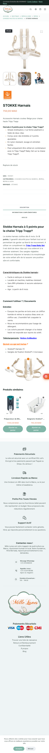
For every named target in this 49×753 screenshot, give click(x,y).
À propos (24, 648)
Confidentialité (24, 646)
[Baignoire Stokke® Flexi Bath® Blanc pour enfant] (36, 405)
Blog (24, 651)
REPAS (41, 179)
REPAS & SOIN (8, 181)
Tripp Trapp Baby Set (35, 245)
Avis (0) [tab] (24, 217)
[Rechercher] (30, 9)
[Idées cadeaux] (46, 376)
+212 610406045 (26, 563)
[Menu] (45, 9)
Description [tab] (24, 207)
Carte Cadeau (32, 2)
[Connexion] (36, 9)
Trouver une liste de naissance (24, 640)
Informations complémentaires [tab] (24, 212)
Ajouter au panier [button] (13, 428)
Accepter (19, 749)
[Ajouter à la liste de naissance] (20, 397)
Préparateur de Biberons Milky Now (19, 419)
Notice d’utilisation (28, 338)
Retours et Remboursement (24, 643)
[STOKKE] (7, 95)
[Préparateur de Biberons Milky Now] (13, 405)
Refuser (30, 749)
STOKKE (14, 184)
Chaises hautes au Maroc (26, 179)
